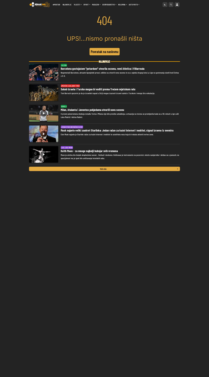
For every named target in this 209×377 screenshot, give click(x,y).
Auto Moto (133, 4)
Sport (86, 4)
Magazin (95, 4)
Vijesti (77, 4)
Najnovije (67, 4)
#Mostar (56, 4)
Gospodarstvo (108, 4)
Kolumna (122, 4)
